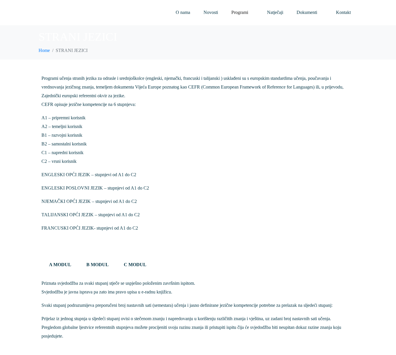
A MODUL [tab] (60, 264)
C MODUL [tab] (135, 264)
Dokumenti (307, 12)
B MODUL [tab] (97, 264)
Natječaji (275, 12)
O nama (183, 12)
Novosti (211, 12)
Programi (239, 12)
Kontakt (343, 12)
